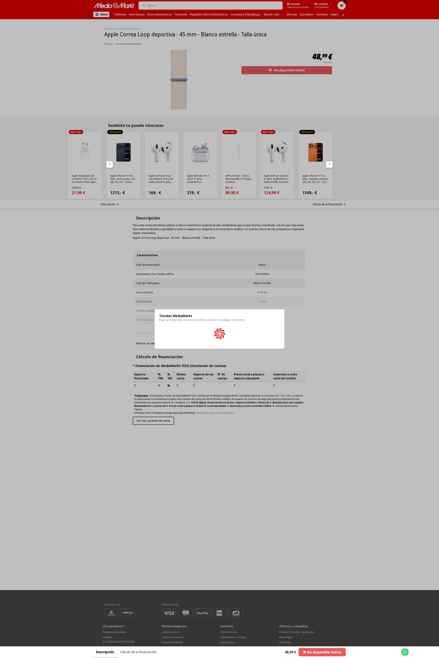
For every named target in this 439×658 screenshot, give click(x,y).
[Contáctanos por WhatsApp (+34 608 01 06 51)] (435, 653)
